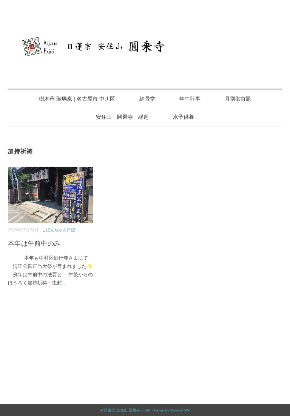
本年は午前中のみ (34, 243)
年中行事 (190, 99)
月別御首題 (238, 99)
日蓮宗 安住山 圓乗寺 (122, 410)
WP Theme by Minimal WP (167, 410)
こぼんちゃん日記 (58, 230)
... (64, 283)
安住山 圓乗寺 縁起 (122, 117)
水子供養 (183, 117)
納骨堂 (147, 99)
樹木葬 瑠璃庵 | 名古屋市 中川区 (77, 99)
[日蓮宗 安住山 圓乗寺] (145, 32)
